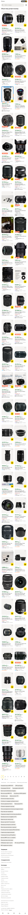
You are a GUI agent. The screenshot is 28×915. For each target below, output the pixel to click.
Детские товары (4, 896)
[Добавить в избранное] (12, 12)
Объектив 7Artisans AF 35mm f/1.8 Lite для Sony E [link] (7, 30)
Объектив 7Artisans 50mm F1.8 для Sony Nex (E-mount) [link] (20, 287)
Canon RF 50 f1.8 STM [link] (6, 81)
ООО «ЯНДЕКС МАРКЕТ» (9, 908)
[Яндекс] (10, 910)
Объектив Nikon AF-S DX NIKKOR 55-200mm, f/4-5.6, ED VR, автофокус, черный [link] (20, 133)
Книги (2, 887)
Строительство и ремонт (6, 894)
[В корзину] (12, 25)
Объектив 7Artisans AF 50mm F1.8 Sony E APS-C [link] (7, 237)
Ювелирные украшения (6, 897)
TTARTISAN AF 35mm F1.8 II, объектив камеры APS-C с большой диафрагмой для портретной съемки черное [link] (7, 491)
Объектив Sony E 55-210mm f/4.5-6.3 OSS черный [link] (6, 392)
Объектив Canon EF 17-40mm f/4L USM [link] (6, 742)
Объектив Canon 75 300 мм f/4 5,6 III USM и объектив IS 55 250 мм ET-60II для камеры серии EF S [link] (20, 544)
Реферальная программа (6, 862)
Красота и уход (4, 881)
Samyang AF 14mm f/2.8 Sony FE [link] (20, 158)
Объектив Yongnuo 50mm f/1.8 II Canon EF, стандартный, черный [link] (20, 313)
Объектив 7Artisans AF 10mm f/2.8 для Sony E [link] (6, 158)
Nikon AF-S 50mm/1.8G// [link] (20, 691)
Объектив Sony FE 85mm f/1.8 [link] (20, 392)
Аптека (2, 880)
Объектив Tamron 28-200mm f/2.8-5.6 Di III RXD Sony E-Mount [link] (20, 339)
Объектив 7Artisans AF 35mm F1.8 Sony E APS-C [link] (20, 30)
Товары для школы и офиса (6, 888)
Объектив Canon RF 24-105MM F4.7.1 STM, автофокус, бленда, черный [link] (7, 313)
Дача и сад (3, 885)
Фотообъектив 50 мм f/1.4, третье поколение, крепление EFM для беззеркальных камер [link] (20, 56)
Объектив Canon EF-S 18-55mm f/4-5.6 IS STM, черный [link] (7, 544)
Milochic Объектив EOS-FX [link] (20, 444)
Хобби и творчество (5, 883)
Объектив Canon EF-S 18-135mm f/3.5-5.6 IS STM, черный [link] (20, 594)
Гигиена (2, 872)
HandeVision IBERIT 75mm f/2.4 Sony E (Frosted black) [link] (7, 287)
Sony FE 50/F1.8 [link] (18, 716)
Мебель (2, 869)
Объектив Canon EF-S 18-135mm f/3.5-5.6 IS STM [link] (20, 668)
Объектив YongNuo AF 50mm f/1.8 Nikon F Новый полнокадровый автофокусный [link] (20, 491)
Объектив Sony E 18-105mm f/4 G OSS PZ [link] (6, 106)
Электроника (4, 874)
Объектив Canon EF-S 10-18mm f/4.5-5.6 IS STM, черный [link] (20, 419)
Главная (3, 913)
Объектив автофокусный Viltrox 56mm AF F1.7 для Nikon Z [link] (7, 211)
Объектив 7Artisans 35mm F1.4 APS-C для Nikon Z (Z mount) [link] (7, 570)
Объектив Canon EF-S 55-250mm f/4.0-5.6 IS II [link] (20, 366)
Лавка (8, 913)
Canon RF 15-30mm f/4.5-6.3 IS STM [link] (20, 237)
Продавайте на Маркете (6, 853)
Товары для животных (5, 892)
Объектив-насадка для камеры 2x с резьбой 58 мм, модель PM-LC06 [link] (20, 106)
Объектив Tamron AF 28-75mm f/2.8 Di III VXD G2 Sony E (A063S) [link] (7, 56)
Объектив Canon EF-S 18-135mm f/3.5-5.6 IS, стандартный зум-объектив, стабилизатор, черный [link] (7, 366)
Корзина (19, 913)
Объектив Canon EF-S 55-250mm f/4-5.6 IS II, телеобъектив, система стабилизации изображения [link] (20, 468)
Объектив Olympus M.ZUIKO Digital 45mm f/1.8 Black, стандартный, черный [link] (20, 184)
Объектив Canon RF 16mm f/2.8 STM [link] (7, 339)
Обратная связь (4, 902)
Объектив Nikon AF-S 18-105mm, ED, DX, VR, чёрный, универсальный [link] (7, 184)
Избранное (14, 913)
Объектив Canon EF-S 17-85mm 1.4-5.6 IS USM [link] (7, 594)
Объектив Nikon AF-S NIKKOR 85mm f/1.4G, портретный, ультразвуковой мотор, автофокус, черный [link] (6, 644)
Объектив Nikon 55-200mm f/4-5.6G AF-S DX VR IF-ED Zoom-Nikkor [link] (7, 619)
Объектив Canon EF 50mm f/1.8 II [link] (7, 419)
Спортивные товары (5, 890)
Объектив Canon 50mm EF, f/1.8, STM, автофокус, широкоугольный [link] (20, 82)
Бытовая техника (4, 871)
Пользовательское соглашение (7, 900)
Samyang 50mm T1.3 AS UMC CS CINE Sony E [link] (7, 766)
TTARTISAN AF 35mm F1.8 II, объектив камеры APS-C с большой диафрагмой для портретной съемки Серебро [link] (20, 766)
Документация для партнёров (7, 855)
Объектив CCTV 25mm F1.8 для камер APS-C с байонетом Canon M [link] (20, 644)
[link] (7, 786)
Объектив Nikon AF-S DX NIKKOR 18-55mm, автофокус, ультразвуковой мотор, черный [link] (7, 717)
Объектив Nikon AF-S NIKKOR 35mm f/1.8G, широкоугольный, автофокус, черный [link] (19, 742)
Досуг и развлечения (5, 867)
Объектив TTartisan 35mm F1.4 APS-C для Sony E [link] (20, 517)
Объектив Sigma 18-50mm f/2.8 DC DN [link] (20, 211)
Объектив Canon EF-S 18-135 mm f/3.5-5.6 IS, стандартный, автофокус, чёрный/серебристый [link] (7, 468)
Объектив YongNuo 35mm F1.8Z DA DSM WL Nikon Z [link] (7, 692)
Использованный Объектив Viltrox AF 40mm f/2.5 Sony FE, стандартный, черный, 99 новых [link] (7, 262)
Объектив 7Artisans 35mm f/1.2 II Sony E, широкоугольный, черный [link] (7, 517)
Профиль (25, 913)
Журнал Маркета (4, 906)
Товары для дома (4, 878)
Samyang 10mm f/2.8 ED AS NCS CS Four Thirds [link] (20, 262)
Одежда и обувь (4, 876)
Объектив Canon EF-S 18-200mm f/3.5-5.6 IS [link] (7, 444)
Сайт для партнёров (5, 857)
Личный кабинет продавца (6, 851)
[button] (26, 5)
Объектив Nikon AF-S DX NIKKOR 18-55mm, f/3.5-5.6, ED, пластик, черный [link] (20, 619)
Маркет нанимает (4, 904)
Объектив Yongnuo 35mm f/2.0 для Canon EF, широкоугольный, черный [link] (7, 133)
